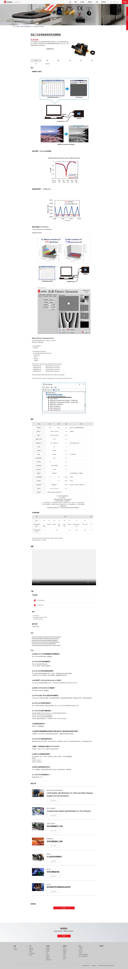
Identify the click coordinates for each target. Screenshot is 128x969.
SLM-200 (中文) (40, 605)
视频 (58, 60)
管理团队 (47, 949)
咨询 (36, 63)
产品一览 (18, 26)
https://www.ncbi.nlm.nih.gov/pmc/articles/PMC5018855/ (44, 643)
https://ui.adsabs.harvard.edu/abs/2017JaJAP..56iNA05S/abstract (45, 641)
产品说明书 (81, 947)
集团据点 (47, 956)
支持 (97, 2)
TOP (14, 26)
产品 (70, 2)
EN (114, 2)
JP (111, 2)
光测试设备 (31, 949)
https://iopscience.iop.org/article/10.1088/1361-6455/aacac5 (45, 640)
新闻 (76, 2)
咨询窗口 (64, 935)
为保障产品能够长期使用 (83, 954)
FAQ (92, 60)
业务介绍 (64, 949)
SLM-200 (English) (40, 600)
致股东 (64, 947)
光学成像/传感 (31, 953)
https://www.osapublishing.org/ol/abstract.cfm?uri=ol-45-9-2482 (45, 638)
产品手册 (80, 949)
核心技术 (47, 958)
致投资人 (90, 2)
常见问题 (64, 958)
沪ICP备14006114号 (86, 965)
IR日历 (64, 956)
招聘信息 (103, 2)
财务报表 (64, 951)
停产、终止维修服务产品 (83, 956)
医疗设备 (30, 955)
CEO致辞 (48, 947)
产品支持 (80, 952)
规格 (47, 60)
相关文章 (47, 63)
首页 (15, 945)
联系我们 (125, 1)
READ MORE (53, 800)
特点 (36, 60)
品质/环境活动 (48, 959)
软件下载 (80, 951)
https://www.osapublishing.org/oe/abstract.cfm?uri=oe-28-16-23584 (46, 645)
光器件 (22, 26)
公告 (64, 959)
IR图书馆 (64, 952)
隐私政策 (94, 965)
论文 (81, 60)
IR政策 (64, 954)
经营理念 (47, 951)
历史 (47, 952)
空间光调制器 (27, 26)
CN (117, 2)
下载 (70, 60)
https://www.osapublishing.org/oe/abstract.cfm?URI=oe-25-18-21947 (46, 636)
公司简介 (82, 2)
